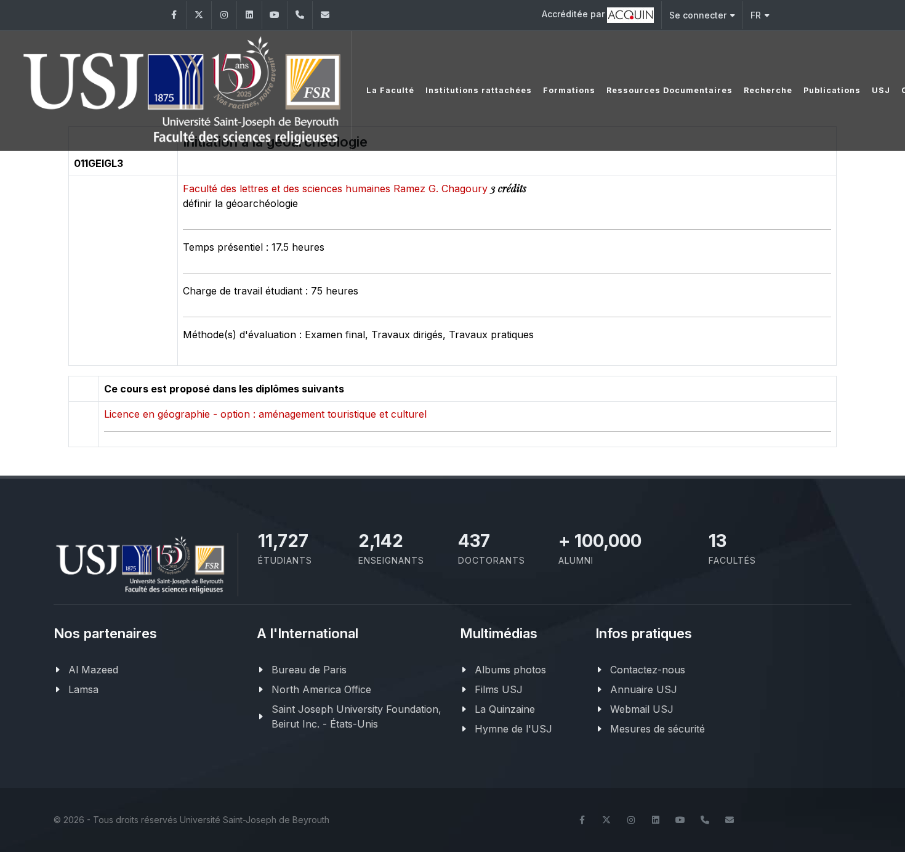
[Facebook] (173, 15)
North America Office (321, 689)
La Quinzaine (505, 709)
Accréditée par (574, 14)
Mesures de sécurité (657, 729)
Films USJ (499, 689)
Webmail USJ (642, 709)
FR (755, 15)
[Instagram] (224, 15)
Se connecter (697, 15)
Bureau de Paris (309, 669)
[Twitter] (199, 15)
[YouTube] (274, 15)
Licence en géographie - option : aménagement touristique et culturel (265, 414)
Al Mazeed (93, 669)
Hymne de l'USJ (513, 729)
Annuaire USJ (643, 689)
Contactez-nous (647, 669)
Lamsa (83, 689)
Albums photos (510, 669)
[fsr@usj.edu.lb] (325, 15)
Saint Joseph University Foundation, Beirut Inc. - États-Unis (356, 716)
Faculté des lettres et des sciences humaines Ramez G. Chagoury (337, 188)
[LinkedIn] (249, 15)
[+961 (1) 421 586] (300, 15)
